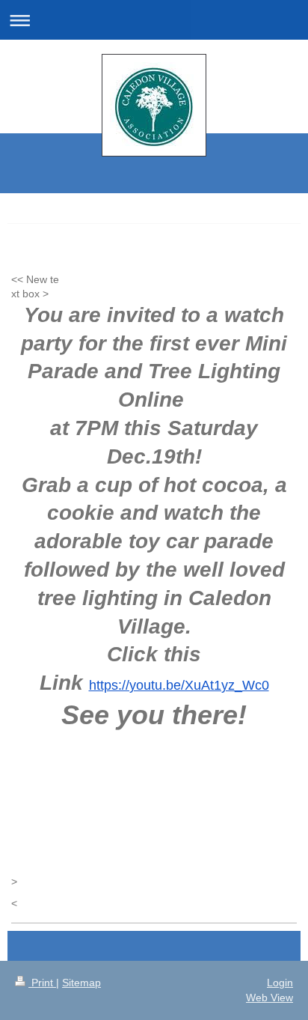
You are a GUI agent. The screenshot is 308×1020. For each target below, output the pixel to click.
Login (280, 983)
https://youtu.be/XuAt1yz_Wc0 (179, 685)
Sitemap (81, 983)
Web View (269, 998)
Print (42, 983)
